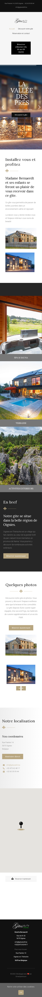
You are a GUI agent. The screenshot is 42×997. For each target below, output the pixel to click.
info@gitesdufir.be (13, 765)
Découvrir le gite (21, 109)
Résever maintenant (21, 628)
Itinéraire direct (12, 756)
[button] (21, 826)
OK (21, 992)
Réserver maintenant (16, 556)
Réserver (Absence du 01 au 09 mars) (21, 48)
